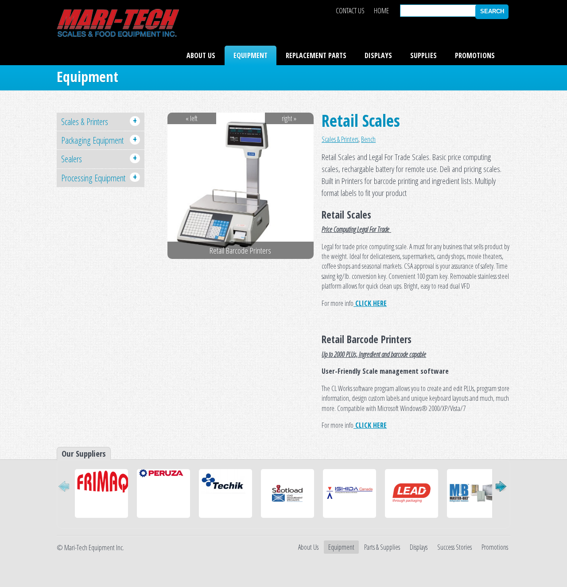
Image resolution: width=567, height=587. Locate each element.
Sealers (99, 158)
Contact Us (350, 11)
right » (289, 118)
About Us (200, 55)
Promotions (475, 55)
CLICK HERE (370, 303)
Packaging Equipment (99, 139)
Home (381, 11)
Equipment (250, 55)
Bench (368, 139)
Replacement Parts (316, 55)
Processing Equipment (99, 177)
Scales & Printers (340, 139)
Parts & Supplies (382, 547)
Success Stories (454, 547)
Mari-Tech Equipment (118, 23)
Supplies (423, 55)
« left (192, 118)
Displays (378, 55)
